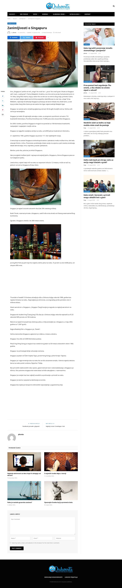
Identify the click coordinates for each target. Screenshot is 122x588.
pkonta (14, 32)
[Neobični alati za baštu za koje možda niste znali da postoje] (99, 111)
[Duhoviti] (38, 6)
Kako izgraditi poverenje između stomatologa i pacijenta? (98, 49)
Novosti (12, 14)
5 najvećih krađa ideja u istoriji (55, 473)
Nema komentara (47, 32)
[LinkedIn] (2, 105)
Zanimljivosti (12, 23)
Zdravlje (86, 44)
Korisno (45, 14)
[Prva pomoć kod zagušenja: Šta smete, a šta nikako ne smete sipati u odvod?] (99, 74)
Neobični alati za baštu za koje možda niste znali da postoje (97, 123)
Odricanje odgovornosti (53, 577)
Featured (86, 119)
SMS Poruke (24, 14)
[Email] (2, 114)
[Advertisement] (42, 281)
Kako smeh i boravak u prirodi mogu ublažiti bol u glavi (97, 196)
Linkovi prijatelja (71, 577)
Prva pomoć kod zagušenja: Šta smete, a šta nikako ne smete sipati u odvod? (97, 87)
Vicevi (35, 14)
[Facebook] (2, 96)
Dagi (85, 128)
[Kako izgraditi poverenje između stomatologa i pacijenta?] (99, 36)
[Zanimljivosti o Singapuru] (42, 64)
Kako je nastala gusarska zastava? (19, 502)
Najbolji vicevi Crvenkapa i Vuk (55, 426)
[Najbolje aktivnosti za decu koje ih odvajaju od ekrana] (24, 461)
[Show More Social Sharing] (48, 37)
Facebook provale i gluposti (31, 426)
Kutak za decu (74, 14)
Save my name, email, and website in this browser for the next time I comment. (36, 543)
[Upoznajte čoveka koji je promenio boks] (61, 490)
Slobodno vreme (59, 14)
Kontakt (87, 14)
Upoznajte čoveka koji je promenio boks (58, 502)
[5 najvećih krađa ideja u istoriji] (61, 461)
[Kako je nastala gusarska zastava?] (24, 490)
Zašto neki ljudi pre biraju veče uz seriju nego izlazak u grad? (98, 161)
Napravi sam (87, 81)
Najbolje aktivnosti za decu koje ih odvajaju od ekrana (24, 474)
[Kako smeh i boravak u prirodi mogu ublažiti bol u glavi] (99, 183)
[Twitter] (2, 101)
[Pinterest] (2, 110)
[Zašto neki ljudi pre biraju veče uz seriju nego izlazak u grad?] (99, 148)
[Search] (114, 6)
